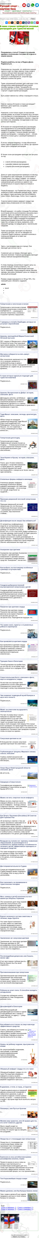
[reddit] (20, 22)
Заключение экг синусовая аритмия (14, 938)
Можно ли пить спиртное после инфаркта (17, 798)
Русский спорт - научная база (9, 7)
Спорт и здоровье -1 (8, 1207)
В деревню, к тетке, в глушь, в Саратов (15, 1087)
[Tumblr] (26, 22)
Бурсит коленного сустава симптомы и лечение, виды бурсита (16, 917)
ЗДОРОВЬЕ (16, 11)
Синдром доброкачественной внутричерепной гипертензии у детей (15, 586)
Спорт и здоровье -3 (8, 1209)
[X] (12, 22)
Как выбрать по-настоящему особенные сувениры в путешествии (16, 568)
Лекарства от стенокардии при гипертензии (17, 1139)
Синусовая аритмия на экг (10, 738)
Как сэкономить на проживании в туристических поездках (13, 883)
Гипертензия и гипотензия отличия (14, 304)
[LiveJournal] (23, 22)
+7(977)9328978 (5, 4)
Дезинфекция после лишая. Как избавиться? (18, 521)
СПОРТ (7, 11)
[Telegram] (34, 22)
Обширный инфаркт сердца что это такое (17, 1069)
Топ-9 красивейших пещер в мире (13, 1178)
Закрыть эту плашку (18, 1236)
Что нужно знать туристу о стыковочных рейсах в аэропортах (16, 626)
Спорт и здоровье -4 (25, 1209)
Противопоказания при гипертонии (14, 972)
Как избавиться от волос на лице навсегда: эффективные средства (17, 1025)
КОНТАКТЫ (27, 11)
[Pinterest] (37, 22)
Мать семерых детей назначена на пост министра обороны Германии (16, 897)
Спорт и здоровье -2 (25, 1207)
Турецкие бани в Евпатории (11, 661)
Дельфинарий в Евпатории (11, 1006)
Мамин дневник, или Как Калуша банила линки (19, 1191)
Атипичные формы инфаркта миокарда (16, 479)
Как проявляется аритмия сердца (13, 641)
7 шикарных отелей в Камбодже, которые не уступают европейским (18, 323)
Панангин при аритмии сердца (12, 607)
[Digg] (18, 22)
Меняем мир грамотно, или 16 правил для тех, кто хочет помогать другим (18, 1122)
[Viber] (29, 22)
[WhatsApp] (32, 22)
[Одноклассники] (9, 22)
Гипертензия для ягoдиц (10, 438)
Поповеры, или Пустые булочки (13, 1108)
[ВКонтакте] (6, 22)
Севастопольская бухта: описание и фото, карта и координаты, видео (17, 678)
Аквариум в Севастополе (10, 782)
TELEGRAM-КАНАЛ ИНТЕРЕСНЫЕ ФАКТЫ (19, 13)
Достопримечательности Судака (13, 866)
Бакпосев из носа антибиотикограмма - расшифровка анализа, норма (16, 1158)
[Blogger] (15, 22)
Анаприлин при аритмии (10, 549)
